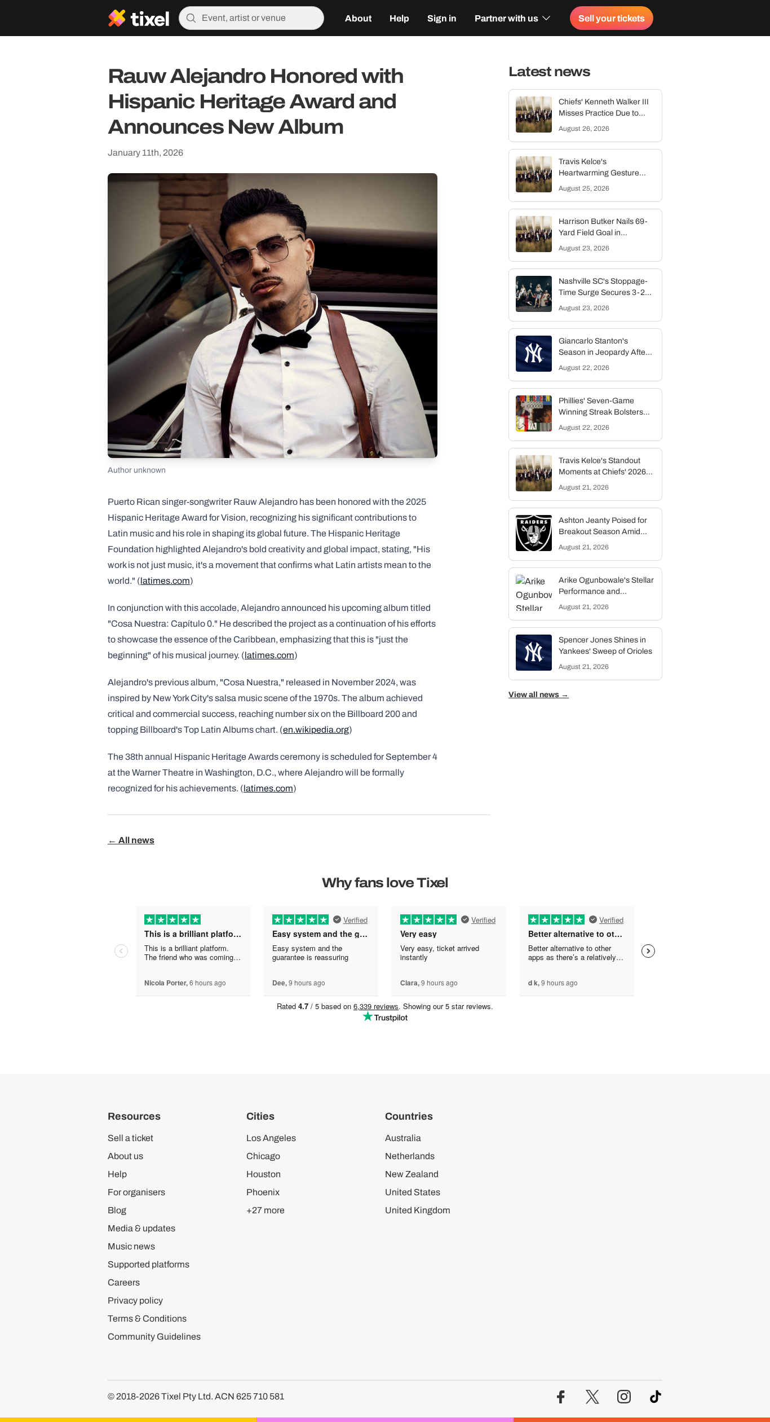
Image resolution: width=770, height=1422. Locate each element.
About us (125, 1156)
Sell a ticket (130, 1138)
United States (412, 1192)
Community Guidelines (154, 1336)
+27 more (265, 1210)
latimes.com (165, 580)
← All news (131, 840)
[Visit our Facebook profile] (561, 1397)
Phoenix (263, 1192)
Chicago (263, 1156)
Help (399, 18)
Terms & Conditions (147, 1318)
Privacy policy (135, 1300)
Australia (403, 1138)
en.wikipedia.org (316, 729)
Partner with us (506, 18)
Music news (131, 1246)
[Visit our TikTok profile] (655, 1397)
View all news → (538, 695)
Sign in (442, 18)
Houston (263, 1174)
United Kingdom (417, 1210)
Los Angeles (271, 1138)
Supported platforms (148, 1264)
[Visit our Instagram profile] (624, 1397)
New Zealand (412, 1174)
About (358, 18)
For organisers (136, 1192)
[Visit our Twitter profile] (592, 1397)
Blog (117, 1210)
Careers (124, 1282)
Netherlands (410, 1156)
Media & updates (141, 1228)
